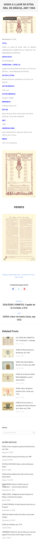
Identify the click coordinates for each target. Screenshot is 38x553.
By (28, 274)
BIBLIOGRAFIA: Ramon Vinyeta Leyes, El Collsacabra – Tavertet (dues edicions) (15, 485)
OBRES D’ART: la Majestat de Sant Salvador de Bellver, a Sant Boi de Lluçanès (17, 495)
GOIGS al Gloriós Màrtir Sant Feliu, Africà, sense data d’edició (17, 475)
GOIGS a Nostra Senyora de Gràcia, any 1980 (16, 457)
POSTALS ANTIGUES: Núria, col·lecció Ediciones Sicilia (17, 465)
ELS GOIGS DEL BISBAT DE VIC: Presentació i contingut (25, 339)
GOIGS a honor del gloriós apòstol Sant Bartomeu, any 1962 (18, 448)
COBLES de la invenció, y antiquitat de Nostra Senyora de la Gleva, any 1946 (26, 405)
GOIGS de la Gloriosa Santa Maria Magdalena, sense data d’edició (25, 377)
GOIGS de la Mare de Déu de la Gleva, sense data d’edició (18, 516)
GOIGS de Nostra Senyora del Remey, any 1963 (25, 351)
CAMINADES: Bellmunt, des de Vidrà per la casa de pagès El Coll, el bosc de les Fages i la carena (18, 533)
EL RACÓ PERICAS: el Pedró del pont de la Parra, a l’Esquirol (18, 506)
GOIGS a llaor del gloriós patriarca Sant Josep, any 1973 (24, 391)
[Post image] (8, 341)
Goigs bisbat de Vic (10, 18)
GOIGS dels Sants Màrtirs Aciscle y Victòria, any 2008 (25, 363)
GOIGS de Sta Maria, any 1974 (12, 524)
